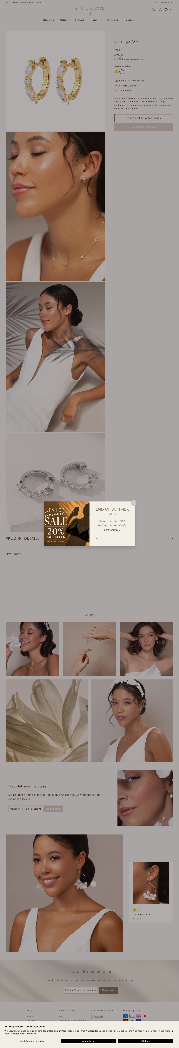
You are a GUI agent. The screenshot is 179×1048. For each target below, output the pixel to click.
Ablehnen (145, 1041)
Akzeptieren (88, 1041)
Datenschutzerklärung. (25, 1033)
